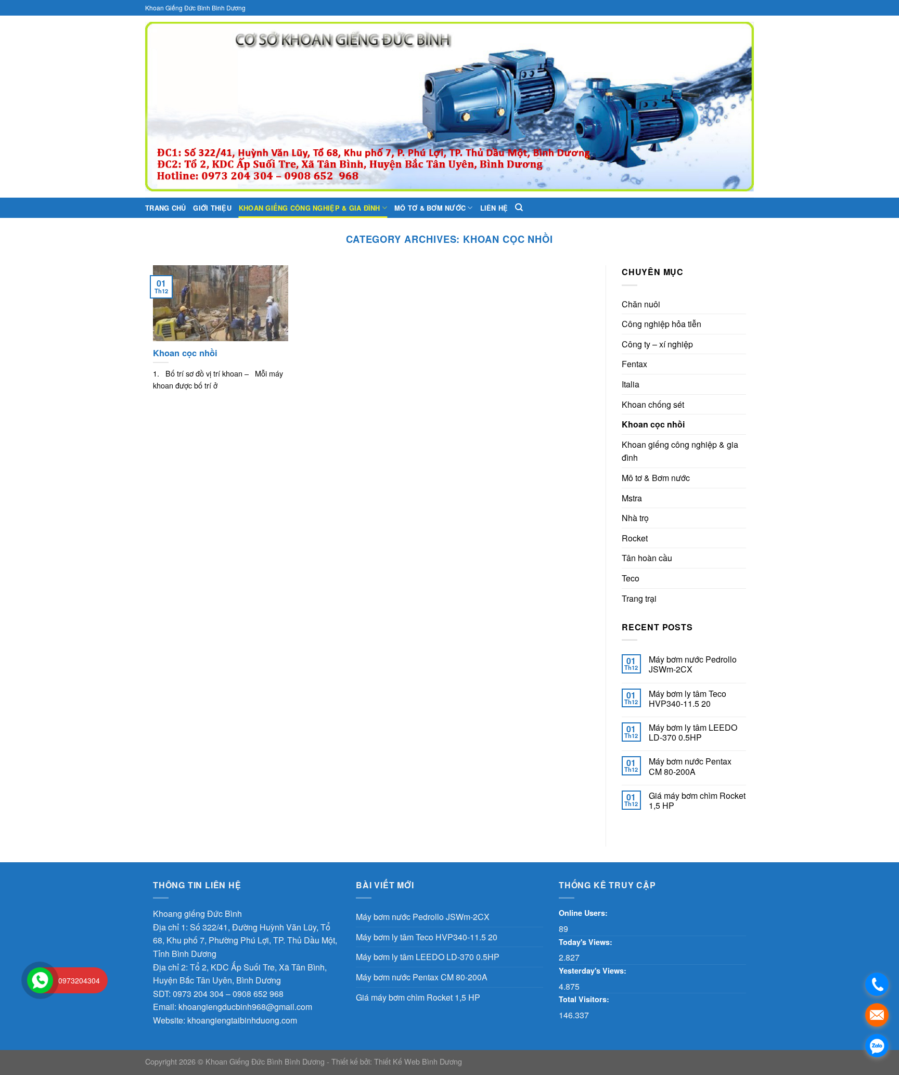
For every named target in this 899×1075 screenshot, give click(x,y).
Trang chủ (165, 208)
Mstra (632, 498)
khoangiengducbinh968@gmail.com (245, 1007)
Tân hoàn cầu (647, 558)
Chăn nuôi (641, 304)
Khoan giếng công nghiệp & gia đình (309, 208)
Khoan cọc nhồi (653, 424)
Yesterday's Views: (593, 970)
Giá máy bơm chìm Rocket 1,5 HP (697, 800)
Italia (630, 384)
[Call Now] (40, 980)
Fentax (634, 364)
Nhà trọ (635, 518)
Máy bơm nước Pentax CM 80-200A (690, 766)
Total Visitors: (585, 999)
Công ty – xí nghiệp (657, 344)
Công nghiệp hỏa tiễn (661, 324)
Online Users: (584, 913)
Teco (630, 578)
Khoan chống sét (653, 404)
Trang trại (639, 598)
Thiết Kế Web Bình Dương (418, 1061)
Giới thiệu (212, 208)
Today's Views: (586, 942)
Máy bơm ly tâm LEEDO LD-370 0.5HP (693, 732)
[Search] (519, 207)
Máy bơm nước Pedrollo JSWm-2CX (693, 664)
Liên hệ (494, 208)
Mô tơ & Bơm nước (430, 208)
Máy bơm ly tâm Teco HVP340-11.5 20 (687, 698)
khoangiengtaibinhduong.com (242, 1020)
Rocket (635, 538)
